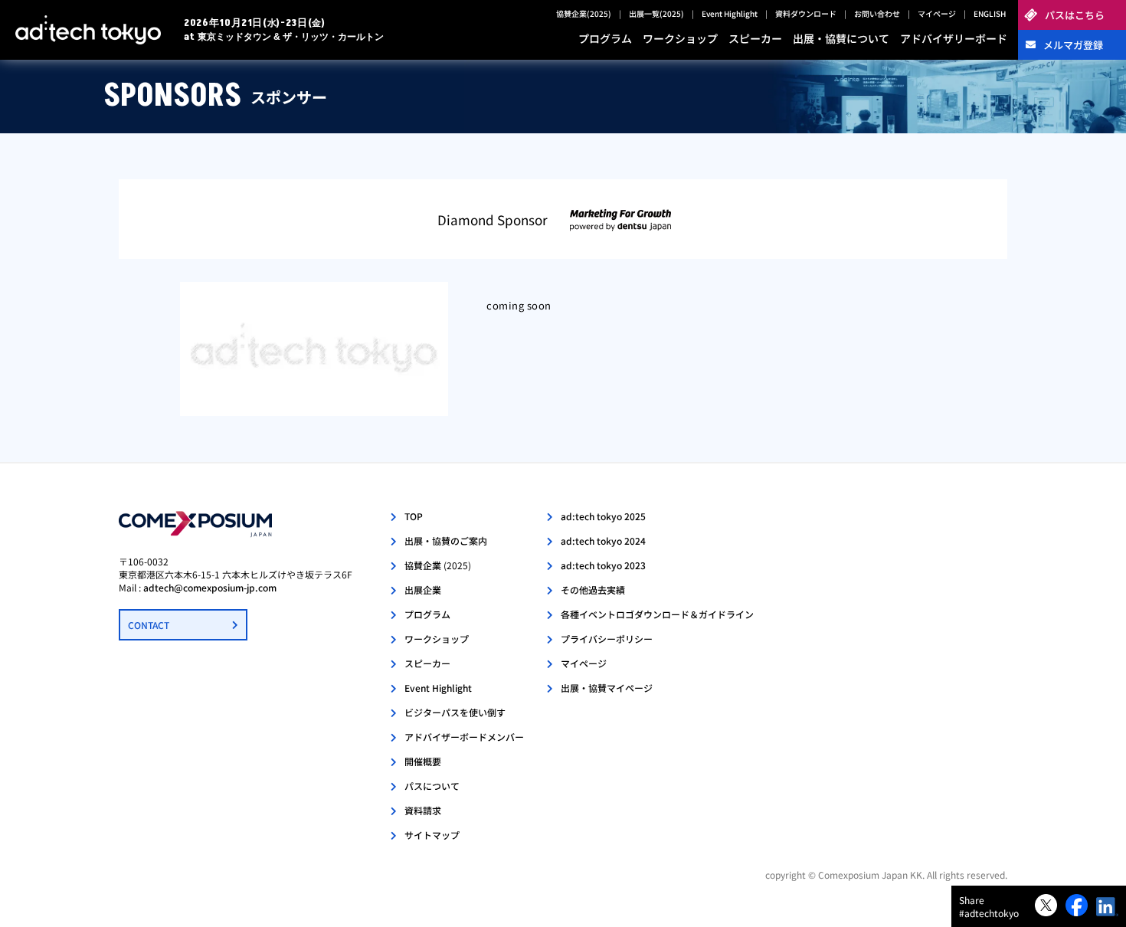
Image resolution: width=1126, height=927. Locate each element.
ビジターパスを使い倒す (455, 712)
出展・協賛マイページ (607, 687)
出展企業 (422, 589)
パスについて (432, 785)
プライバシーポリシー (607, 638)
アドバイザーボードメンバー (464, 736)
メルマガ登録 (1073, 45)
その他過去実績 (593, 589)
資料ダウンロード (805, 13)
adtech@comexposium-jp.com (210, 587)
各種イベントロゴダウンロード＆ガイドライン (657, 614)
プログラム (605, 38)
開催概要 (422, 761)
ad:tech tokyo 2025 (603, 515)
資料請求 (422, 810)
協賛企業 (437, 565)
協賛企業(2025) (583, 13)
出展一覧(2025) (656, 13)
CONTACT (148, 624)
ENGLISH (990, 13)
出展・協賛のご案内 (445, 540)
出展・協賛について (841, 38)
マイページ (937, 13)
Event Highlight (730, 13)
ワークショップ (680, 38)
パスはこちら (1075, 15)
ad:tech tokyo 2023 (603, 565)
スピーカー (755, 38)
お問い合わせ (877, 13)
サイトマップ (432, 834)
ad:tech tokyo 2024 (603, 540)
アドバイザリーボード (953, 38)
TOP (413, 515)
